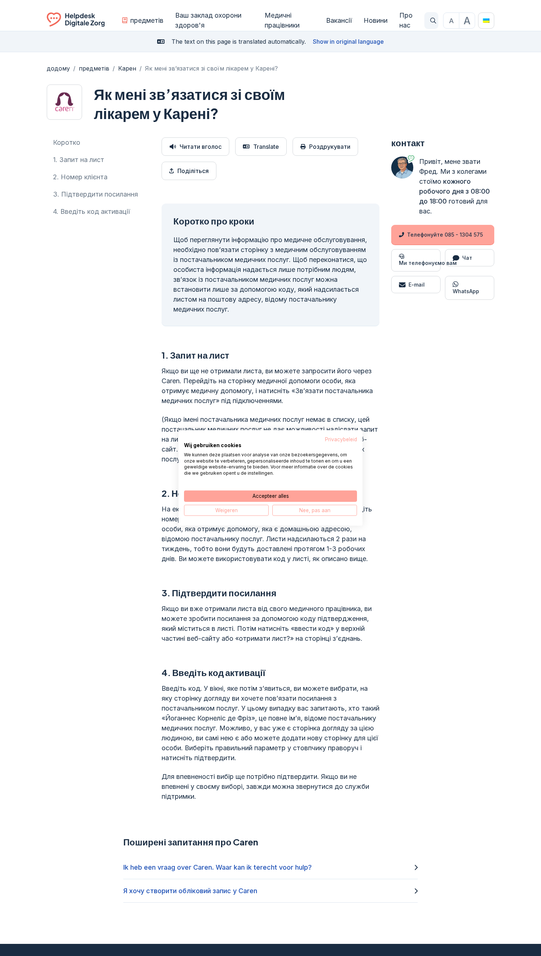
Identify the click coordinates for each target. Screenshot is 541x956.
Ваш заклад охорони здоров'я (208, 20)
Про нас (406, 20)
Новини (376, 20)
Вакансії (339, 20)
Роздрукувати (329, 146)
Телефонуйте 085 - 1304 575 (445, 234)
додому (58, 68)
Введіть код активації (91, 211)
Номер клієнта (80, 177)
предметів (146, 20)
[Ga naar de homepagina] (76, 20)
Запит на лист (78, 159)
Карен (127, 68)
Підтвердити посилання (95, 194)
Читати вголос (201, 146)
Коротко (66, 142)
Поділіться (193, 171)
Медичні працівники (282, 20)
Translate (266, 146)
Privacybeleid (341, 439)
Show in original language (348, 41)
